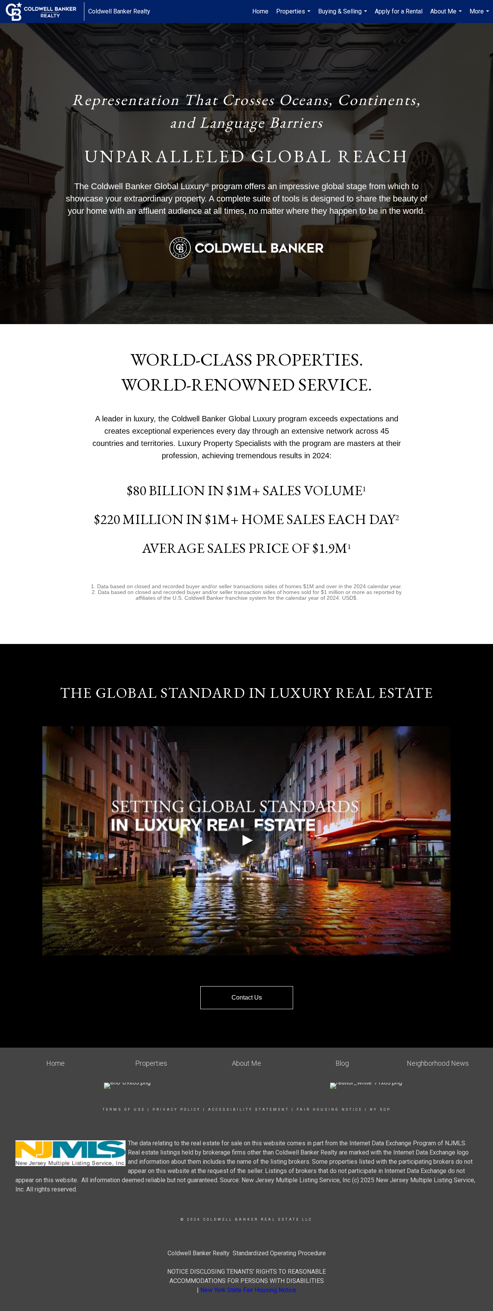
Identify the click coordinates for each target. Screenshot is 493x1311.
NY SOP (380, 1109)
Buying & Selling (343, 15)
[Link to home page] (45, 11)
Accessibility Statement (248, 1109)
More (480, 15)
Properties (294, 15)
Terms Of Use (123, 1109)
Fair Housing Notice (329, 1109)
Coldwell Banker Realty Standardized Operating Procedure (247, 1253)
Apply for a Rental (399, 11)
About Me (447, 15)
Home (260, 11)
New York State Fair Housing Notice (248, 1290)
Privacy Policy (177, 1109)
